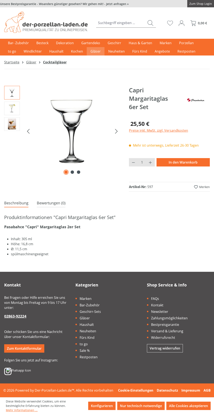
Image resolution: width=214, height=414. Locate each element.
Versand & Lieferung (167, 331)
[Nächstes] (116, 131)
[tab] (16, 203)
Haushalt (87, 324)
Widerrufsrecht (163, 337)
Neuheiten (88, 331)
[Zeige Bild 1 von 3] (66, 172)
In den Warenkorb (183, 162)
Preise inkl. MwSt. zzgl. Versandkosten (158, 130)
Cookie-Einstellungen (135, 390)
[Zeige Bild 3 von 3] (78, 172)
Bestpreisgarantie (165, 324)
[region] (62, 131)
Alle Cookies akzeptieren (188, 406)
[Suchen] (150, 23)
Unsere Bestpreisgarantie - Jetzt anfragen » (64, 4)
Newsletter (159, 311)
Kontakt (157, 305)
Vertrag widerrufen (165, 348)
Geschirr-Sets (90, 311)
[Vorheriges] (28, 131)
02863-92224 (15, 316)
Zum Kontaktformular (24, 348)
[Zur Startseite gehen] (46, 22)
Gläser (85, 318)
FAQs (155, 298)
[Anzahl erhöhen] (150, 162)
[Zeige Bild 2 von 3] (72, 172)
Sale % (85, 350)
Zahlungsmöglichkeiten (169, 318)
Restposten (89, 357)
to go (84, 344)
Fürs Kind (87, 337)
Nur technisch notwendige (141, 406)
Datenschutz (167, 390)
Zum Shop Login (200, 4)
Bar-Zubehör (90, 305)
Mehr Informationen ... (22, 410)
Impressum (190, 390)
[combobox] (120, 23)
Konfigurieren (102, 406)
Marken (86, 298)
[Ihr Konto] (181, 23)
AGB (207, 390)
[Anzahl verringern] (133, 162)
